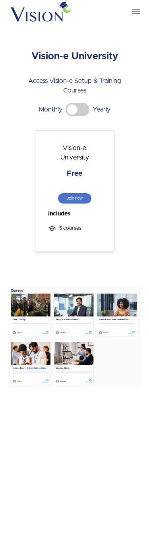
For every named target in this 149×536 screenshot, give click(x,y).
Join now (75, 198)
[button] (136, 12)
